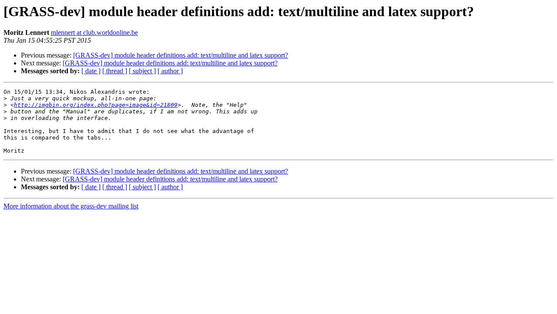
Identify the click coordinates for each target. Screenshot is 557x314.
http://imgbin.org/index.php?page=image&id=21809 (96, 105)
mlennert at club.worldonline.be (94, 32)
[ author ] (170, 71)
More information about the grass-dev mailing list (70, 206)
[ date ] (91, 71)
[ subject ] (142, 71)
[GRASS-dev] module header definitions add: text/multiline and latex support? (180, 55)
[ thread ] (114, 71)
